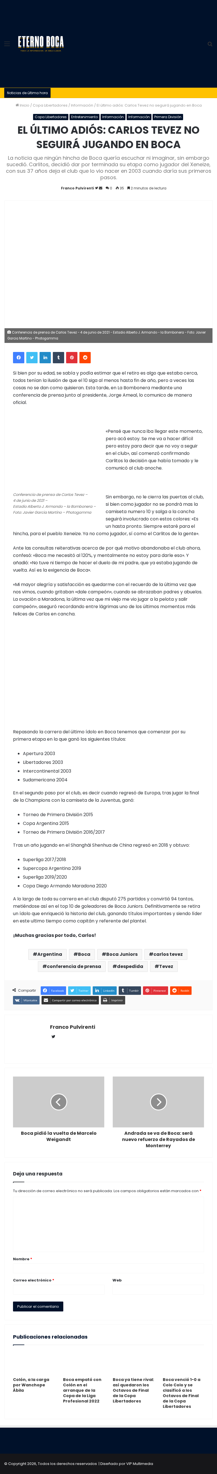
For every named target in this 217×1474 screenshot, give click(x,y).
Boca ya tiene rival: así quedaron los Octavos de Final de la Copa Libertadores (133, 1390)
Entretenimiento (84, 116)
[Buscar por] (210, 46)
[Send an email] (100, 188)
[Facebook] (18, 357)
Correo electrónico (33, 1280)
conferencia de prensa (74, 966)
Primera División (167, 116)
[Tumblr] (58, 357)
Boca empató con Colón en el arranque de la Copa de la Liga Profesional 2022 (82, 1390)
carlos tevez (168, 954)
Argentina (49, 954)
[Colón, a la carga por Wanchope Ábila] (34, 1362)
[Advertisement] (135, 42)
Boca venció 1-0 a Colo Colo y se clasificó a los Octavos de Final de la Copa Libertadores (181, 1393)
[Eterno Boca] (41, 44)
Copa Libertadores (50, 105)
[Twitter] (32, 357)
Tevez (166, 966)
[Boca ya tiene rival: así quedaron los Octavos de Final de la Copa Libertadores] (133, 1362)
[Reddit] (85, 357)
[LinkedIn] (45, 357)
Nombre (22, 1259)
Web (117, 1280)
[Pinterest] (71, 357)
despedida (130, 966)
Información (82, 105)
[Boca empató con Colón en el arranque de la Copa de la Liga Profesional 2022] (84, 1362)
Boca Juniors (122, 954)
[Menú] (7, 46)
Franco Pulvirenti (77, 188)
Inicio (24, 105)
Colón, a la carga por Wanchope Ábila (31, 1385)
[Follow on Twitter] (97, 188)
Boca (84, 954)
